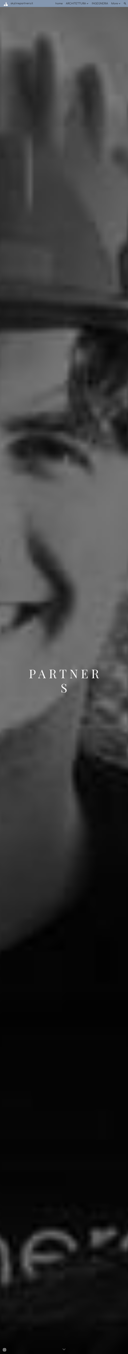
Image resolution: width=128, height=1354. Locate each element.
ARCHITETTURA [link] (76, 3)
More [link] (114, 3)
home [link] (59, 3)
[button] (125, 3)
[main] (64, 680)
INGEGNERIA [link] (100, 3)
